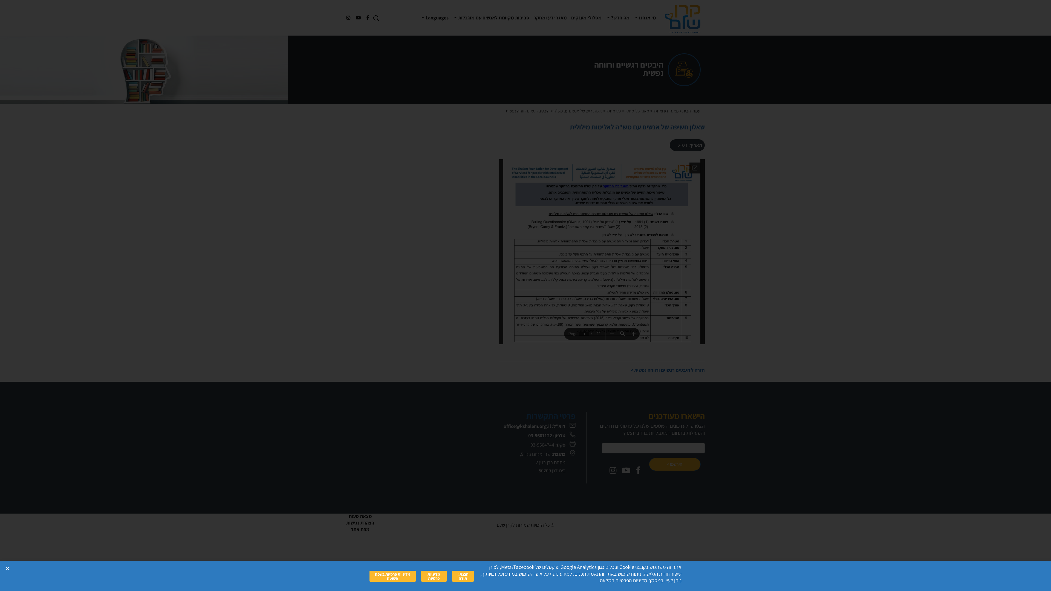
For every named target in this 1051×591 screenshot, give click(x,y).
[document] (525, 295)
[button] (7, 568)
